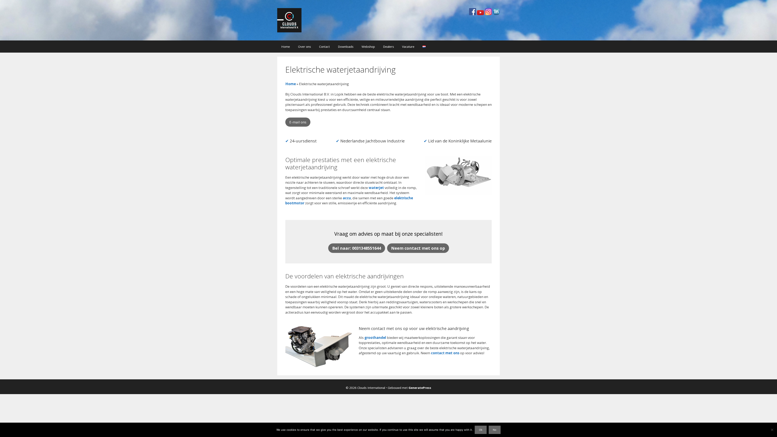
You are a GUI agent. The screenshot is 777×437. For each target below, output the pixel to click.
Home (285, 47)
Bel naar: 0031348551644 (356, 248)
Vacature (408, 47)
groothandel (375, 337)
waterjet (376, 187)
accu (347, 198)
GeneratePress (420, 388)
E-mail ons (297, 122)
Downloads (345, 47)
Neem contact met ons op (418, 248)
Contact (324, 47)
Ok (480, 430)
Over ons (304, 47)
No (494, 430)
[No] (772, 430)
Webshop (368, 47)
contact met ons (445, 353)
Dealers (388, 47)
